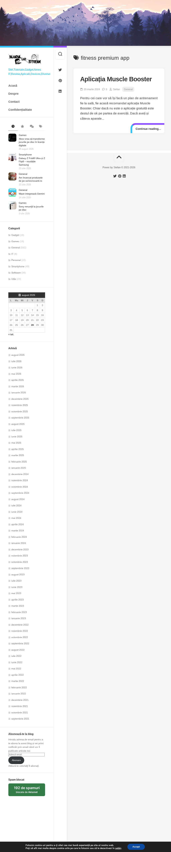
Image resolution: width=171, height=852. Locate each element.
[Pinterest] (60, 80)
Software (16, 272)
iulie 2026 (16, 361)
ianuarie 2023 (18, 618)
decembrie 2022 (20, 624)
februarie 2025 (19, 461)
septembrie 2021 (20, 718)
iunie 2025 (16, 436)
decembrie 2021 (20, 700)
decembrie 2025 (20, 399)
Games (22, 135)
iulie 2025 (16, 430)
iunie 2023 (16, 587)
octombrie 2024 (19, 486)
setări (118, 848)
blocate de (29, 791)
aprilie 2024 (17, 524)
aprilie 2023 (17, 599)
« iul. (11, 334)
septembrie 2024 (20, 493)
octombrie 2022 (19, 637)
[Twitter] (60, 70)
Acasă (12, 85)
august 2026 (18, 355)
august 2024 (18, 499)
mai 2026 (16, 373)
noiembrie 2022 (19, 631)
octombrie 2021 (19, 712)
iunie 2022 (16, 662)
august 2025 (18, 424)
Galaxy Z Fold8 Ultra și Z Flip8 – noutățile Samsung (32, 161)
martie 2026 (17, 386)
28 (32, 325)
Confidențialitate (20, 109)
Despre (13, 93)
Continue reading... (148, 128)
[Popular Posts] (22, 126)
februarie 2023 (19, 612)
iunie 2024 (16, 511)
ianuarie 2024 (18, 543)
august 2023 (18, 574)
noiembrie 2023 (19, 555)
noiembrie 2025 (19, 405)
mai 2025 (16, 442)
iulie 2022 (16, 656)
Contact (14, 101)
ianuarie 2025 (18, 467)
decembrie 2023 (20, 549)
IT (12, 254)
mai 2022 (16, 668)
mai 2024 (16, 518)
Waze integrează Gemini (32, 193)
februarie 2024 (19, 537)
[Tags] (40, 126)
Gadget (15, 235)
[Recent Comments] (31, 126)
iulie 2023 (16, 580)
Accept (136, 846)
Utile (13, 279)
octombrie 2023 (19, 562)
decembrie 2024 (20, 474)
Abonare (16, 760)
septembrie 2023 (20, 568)
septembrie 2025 (20, 417)
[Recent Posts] (13, 126)
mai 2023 (16, 593)
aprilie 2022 (17, 675)
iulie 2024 (16, 505)
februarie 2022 (19, 687)
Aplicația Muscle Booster (116, 79)
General (23, 174)
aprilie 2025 (17, 449)
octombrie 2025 (19, 411)
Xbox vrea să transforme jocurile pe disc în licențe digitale (32, 142)
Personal (16, 260)
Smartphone (25, 154)
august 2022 (18, 649)
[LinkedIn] (60, 91)
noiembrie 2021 (19, 706)
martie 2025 (17, 455)
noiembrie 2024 (19, 480)
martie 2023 (17, 605)
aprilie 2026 (17, 380)
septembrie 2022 (20, 643)
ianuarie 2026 (18, 392)
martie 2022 (17, 681)
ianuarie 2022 (18, 693)
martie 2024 (17, 530)
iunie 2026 (16, 367)
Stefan (116, 89)
